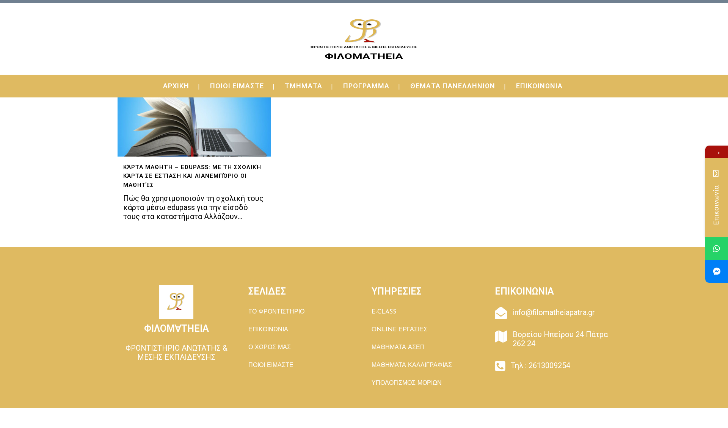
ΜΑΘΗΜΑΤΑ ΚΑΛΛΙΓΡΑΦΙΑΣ (412, 365)
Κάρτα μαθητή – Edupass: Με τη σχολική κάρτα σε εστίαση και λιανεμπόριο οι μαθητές (192, 176)
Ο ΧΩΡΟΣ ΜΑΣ (269, 348)
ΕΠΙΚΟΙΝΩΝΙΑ (268, 330)
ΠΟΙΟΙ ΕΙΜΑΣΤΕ (270, 365)
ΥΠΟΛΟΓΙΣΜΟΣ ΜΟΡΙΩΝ (407, 383)
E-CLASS (384, 312)
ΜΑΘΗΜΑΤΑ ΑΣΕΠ (398, 348)
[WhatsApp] (716, 248)
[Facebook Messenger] (716, 271)
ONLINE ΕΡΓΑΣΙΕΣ (399, 330)
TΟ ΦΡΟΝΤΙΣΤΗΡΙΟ (276, 312)
